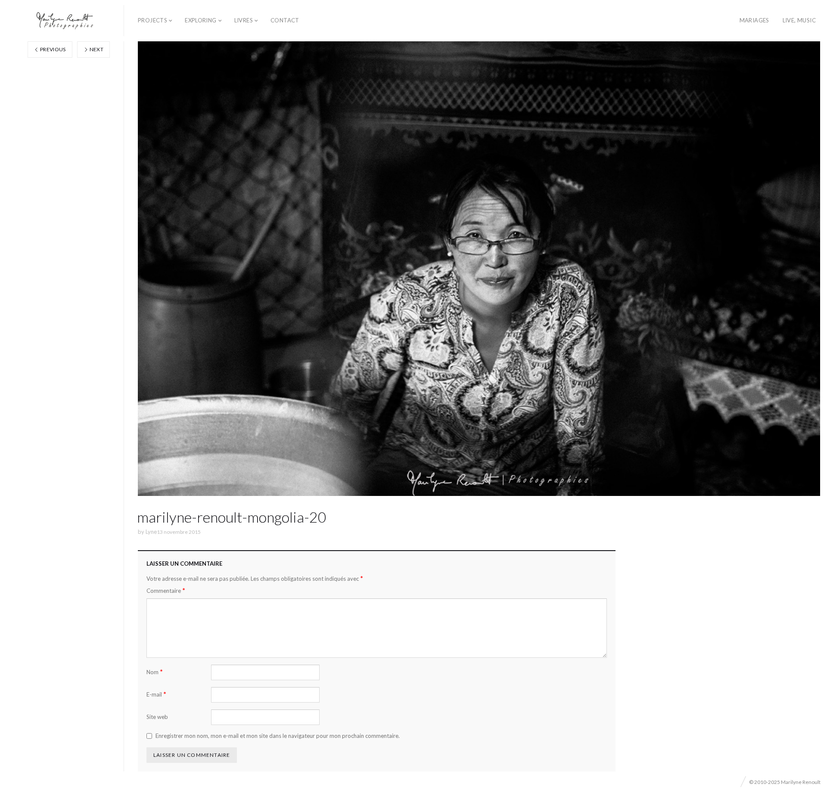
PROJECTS (152, 20)
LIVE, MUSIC (799, 20)
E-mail (156, 694)
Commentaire (165, 590)
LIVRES (243, 20)
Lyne (151, 531)
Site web (157, 716)
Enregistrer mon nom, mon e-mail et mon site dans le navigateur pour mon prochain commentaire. (277, 735)
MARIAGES (754, 20)
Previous (52, 49)
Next (95, 49)
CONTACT (284, 20)
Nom (154, 671)
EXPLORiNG (201, 20)
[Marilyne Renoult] (65, 20)
